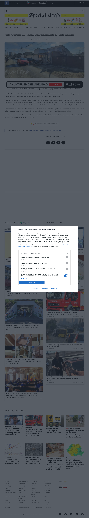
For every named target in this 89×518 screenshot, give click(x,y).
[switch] (66, 257)
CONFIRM (32, 282)
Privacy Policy (54, 288)
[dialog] (44, 259)
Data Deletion (34, 288)
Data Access (44, 288)
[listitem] (44, 253)
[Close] (74, 229)
